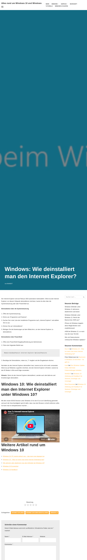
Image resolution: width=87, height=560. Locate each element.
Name (7, 536)
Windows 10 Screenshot (10, 466)
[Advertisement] (30, 485)
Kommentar (9, 544)
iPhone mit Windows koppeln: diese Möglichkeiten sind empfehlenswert (74, 325)
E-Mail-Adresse (27, 536)
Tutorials (49, 6)
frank (66, 365)
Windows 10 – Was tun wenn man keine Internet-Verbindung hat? (23, 459)
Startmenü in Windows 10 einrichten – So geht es (75, 359)
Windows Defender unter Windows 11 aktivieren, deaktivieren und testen (72, 309)
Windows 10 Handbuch (10, 469)
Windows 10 (54, 512)
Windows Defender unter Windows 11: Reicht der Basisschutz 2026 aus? (72, 317)
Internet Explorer (18, 512)
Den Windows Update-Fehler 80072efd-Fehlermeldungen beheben (75, 368)
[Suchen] (84, 297)
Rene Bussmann (70, 384)
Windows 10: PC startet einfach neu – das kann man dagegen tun (23, 456)
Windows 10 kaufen (61, 6)
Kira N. (67, 349)
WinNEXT (10, 283)
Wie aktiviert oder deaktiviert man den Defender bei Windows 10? (24, 463)
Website (42, 536)
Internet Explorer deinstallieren (37, 512)
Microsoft (73, 4)
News (47, 4)
